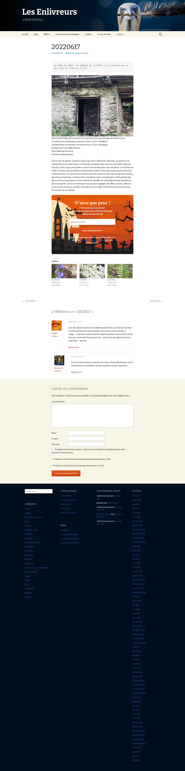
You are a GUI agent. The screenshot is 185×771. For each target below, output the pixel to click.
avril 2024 (136, 613)
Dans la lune (65, 508)
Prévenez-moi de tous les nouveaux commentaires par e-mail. (82, 459)
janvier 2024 (137, 626)
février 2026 (137, 521)
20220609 (28, 301)
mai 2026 (135, 508)
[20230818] (92, 271)
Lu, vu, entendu (104, 34)
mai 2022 (135, 710)
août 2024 (136, 596)
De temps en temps (80, 53)
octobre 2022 (137, 689)
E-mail (55, 438)
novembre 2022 (138, 684)
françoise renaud (103, 514)
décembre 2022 (138, 680)
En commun (29, 546)
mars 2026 (136, 517)
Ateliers (88, 34)
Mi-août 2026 (66, 504)
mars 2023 (136, 668)
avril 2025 (136, 563)
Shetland (28, 593)
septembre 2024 (139, 592)
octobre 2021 (137, 739)
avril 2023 (136, 663)
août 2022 (136, 697)
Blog (36, 34)
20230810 (111, 279)
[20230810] (120, 271)
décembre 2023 (138, 630)
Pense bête (29, 588)
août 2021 (136, 747)
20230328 (55, 279)
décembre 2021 (138, 731)
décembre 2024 (138, 580)
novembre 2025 (138, 533)
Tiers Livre (29, 597)
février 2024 (137, 621)
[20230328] (64, 271)
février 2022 (137, 722)
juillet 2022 (136, 701)
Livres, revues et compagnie (67, 34)
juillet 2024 (136, 601)
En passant (29, 555)
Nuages (28, 576)
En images (29, 551)
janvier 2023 (137, 676)
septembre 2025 (139, 542)
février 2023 (137, 672)
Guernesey (29, 563)
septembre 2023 (139, 642)
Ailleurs (47, 34)
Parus (27, 584)
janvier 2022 (137, 726)
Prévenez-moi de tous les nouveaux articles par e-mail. (79, 465)
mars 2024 (136, 617)
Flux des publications (69, 534)
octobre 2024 (137, 588)
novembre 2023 (138, 634)
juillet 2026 (136, 500)
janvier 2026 (137, 525)
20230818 (83, 279)
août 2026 (136, 496)
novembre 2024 (138, 584)
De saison (29, 538)
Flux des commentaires (70, 538)
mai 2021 (135, 760)
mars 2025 (136, 567)
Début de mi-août (68, 512)
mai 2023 (135, 659)
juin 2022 (135, 705)
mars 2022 (136, 718)
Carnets (28, 525)
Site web (55, 444)
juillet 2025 (136, 550)
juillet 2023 (136, 651)
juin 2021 (135, 756)
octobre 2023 (137, 638)
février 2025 (137, 571)
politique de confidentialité (93, 240)
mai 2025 (135, 559)
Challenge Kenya (31, 530)
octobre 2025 (137, 538)
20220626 (156, 301)
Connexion (65, 530)
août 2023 (136, 647)
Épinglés (28, 559)
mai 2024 (135, 609)
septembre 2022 (139, 693)
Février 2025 (66, 496)
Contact (120, 34)
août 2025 (136, 546)
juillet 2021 (136, 752)
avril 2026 (136, 512)
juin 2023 (135, 655)
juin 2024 (135, 605)
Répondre (75, 347)
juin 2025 (135, 554)
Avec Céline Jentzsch (33, 517)
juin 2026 (135, 504)
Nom (55, 433)
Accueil (25, 34)
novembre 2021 (138, 735)
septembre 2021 (139, 743)
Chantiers (29, 534)
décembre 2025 (138, 529)
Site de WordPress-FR (70, 543)
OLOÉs (27, 580)
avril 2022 (136, 714)
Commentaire (59, 401)
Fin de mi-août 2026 (68, 500)
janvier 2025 (137, 575)
